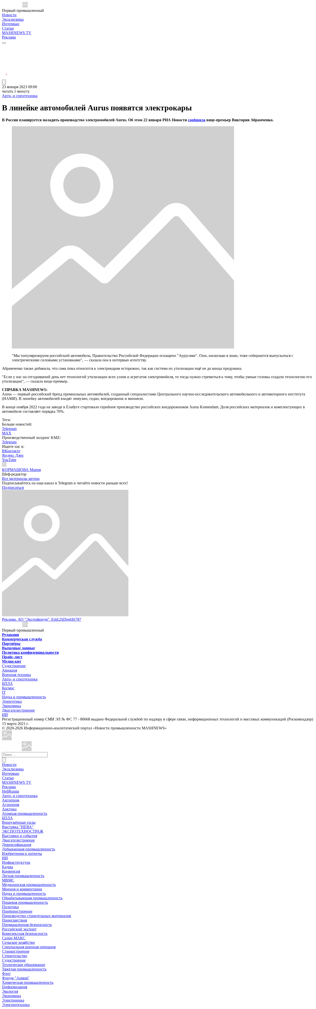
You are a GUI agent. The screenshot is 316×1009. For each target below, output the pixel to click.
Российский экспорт (19, 929)
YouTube (9, 460)
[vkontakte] (4, 65)
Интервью (10, 24)
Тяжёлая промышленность (24, 969)
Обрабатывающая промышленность (32, 898)
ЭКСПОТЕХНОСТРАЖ (22, 831)
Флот (6, 973)
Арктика (9, 809)
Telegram (9, 429)
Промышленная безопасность (27, 925)
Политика (10, 907)
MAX (6, 433)
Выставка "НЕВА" (18, 827)
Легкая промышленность (23, 876)
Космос (8, 688)
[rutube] (4, 77)
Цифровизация (14, 987)
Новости (9, 15)
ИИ (5, 715)
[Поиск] (4, 759)
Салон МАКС (13, 938)
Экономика (11, 706)
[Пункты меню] (4, 82)
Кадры (7, 867)
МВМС (8, 880)
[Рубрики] (4, 43)
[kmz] (26, 750)
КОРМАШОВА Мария (21, 470)
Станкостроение (15, 951)
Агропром (10, 805)
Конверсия (11, 871)
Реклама (9, 37)
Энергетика (12, 701)
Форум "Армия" (15, 978)
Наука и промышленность (24, 697)
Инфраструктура (16, 862)
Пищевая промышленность (25, 902)
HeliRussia (10, 791)
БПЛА (7, 683)
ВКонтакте (11, 451)
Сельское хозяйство (18, 942)
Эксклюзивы (13, 19)
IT (4, 692)
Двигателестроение (18, 710)
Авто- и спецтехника (20, 96)
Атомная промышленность (24, 813)
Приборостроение (17, 911)
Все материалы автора (21, 478)
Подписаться (13, 487)
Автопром (10, 800)
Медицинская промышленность (29, 885)
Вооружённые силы (19, 822)
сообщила (196, 120)
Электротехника (16, 1005)
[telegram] (4, 47)
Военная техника (16, 675)
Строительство (14, 956)
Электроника (13, 1000)
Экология (10, 991)
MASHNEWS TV (16, 33)
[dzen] (4, 71)
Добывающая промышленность (28, 849)
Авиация (9, 670)
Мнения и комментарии (22, 889)
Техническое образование (23, 965)
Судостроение (14, 666)
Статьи (8, 28)
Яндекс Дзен (12, 455)
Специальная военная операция (29, 947)
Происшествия (14, 920)
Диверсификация (16, 845)
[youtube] (4, 59)
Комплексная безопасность (24, 933)
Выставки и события (19, 836)
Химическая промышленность (27, 982)
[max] (4, 53)
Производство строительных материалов (36, 916)
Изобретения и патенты (22, 853)
